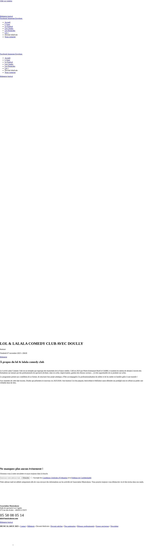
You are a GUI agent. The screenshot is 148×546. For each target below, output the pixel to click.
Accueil (7, 22)
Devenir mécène (57, 526)
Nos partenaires (70, 526)
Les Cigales (9, 29)
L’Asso (7, 24)
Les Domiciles (10, 31)
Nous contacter (10, 37)
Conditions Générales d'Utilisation (54, 478)
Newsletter (114, 526)
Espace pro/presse (102, 526)
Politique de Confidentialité (81, 478)
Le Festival (9, 26)
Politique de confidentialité (24, 545)
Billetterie (30, 526)
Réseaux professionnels (85, 526)
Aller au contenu (6, 1)
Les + (7, 33)
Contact (23, 526)
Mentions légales (6, 545)
